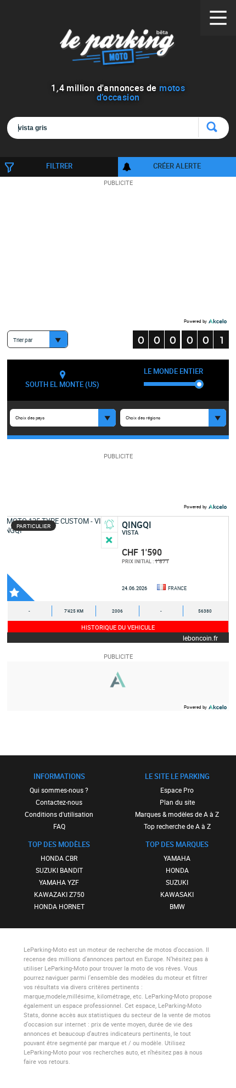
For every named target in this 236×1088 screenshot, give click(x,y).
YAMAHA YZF (59, 882)
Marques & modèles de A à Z (177, 814)
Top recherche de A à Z (177, 826)
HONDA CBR (59, 858)
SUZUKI (177, 882)
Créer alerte (177, 166)
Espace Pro (177, 790)
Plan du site (177, 802)
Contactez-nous (59, 802)
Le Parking (118, 49)
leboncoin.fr (200, 637)
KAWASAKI (177, 894)
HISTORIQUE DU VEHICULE (118, 627)
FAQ (59, 826)
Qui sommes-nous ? (59, 790)
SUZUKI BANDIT (59, 870)
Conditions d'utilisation (59, 814)
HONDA (177, 870)
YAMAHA (177, 858)
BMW (177, 906)
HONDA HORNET (59, 906)
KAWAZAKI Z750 (59, 894)
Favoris (21, 587)
